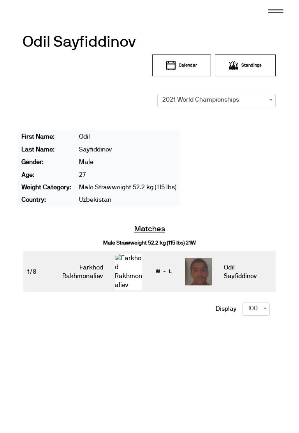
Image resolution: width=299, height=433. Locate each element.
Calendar (188, 65)
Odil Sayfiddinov (79, 42)
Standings (251, 65)
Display (226, 309)
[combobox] (217, 99)
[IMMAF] (53, 11)
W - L (163, 271)
